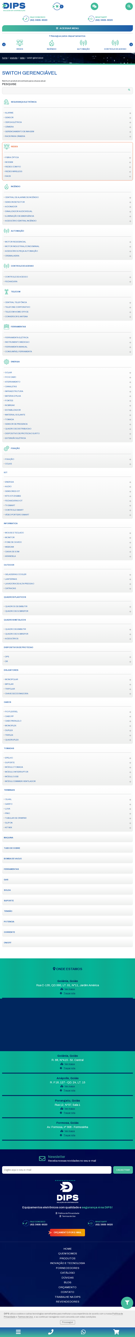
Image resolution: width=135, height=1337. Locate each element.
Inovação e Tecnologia (67, 1263)
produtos (13, 58)
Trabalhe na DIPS (68, 1297)
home (4, 58)
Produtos (67, 1258)
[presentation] (4, 44)
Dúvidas (68, 1277)
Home (67, 1248)
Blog (67, 1282)
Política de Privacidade (68, 1213)
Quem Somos (67, 1253)
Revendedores (67, 1301)
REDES (22, 58)
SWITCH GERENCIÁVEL (35, 58)
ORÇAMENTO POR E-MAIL (67, 1232)
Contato (67, 1292)
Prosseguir (67, 1322)
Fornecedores (67, 1268)
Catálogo (67, 1272)
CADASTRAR (123, 1170)
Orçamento (67, 1287)
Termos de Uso (25, 1317)
